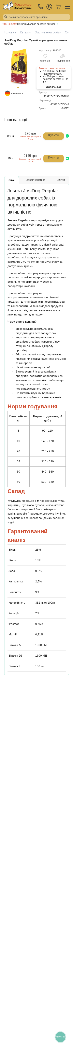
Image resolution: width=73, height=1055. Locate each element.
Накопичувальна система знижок (29, 24)
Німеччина (17, 93)
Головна (10, 32)
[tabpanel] (19, 66)
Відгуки (61, 180)
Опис (12, 180)
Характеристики (35, 180)
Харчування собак (48, 32)
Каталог (25, 32)
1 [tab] (19, 89)
